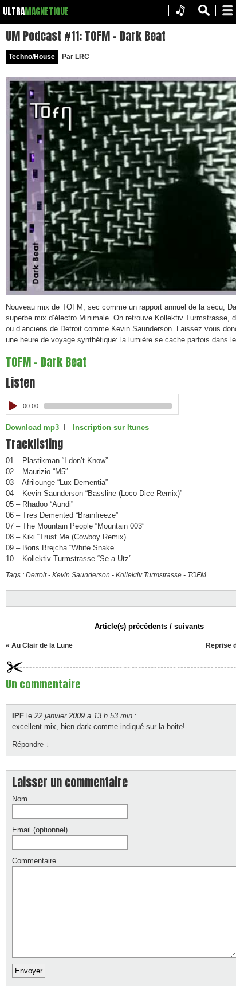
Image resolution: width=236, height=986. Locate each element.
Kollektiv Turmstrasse (149, 575)
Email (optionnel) (40, 829)
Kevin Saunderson (81, 575)
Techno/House (32, 57)
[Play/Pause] (13, 405)
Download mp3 (32, 427)
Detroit (36, 575)
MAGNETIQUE (47, 11)
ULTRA (14, 11)
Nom (19, 799)
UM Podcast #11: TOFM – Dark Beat (86, 36)
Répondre (31, 744)
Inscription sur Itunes (111, 427)
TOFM (196, 575)
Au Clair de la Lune (42, 645)
